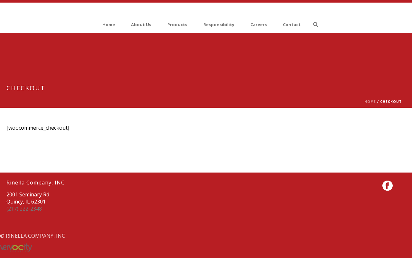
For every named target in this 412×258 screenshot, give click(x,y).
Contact (292, 24)
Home (108, 24)
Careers (258, 24)
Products (177, 24)
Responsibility (218, 24)
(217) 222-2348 (24, 208)
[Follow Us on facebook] (387, 186)
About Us (141, 24)
